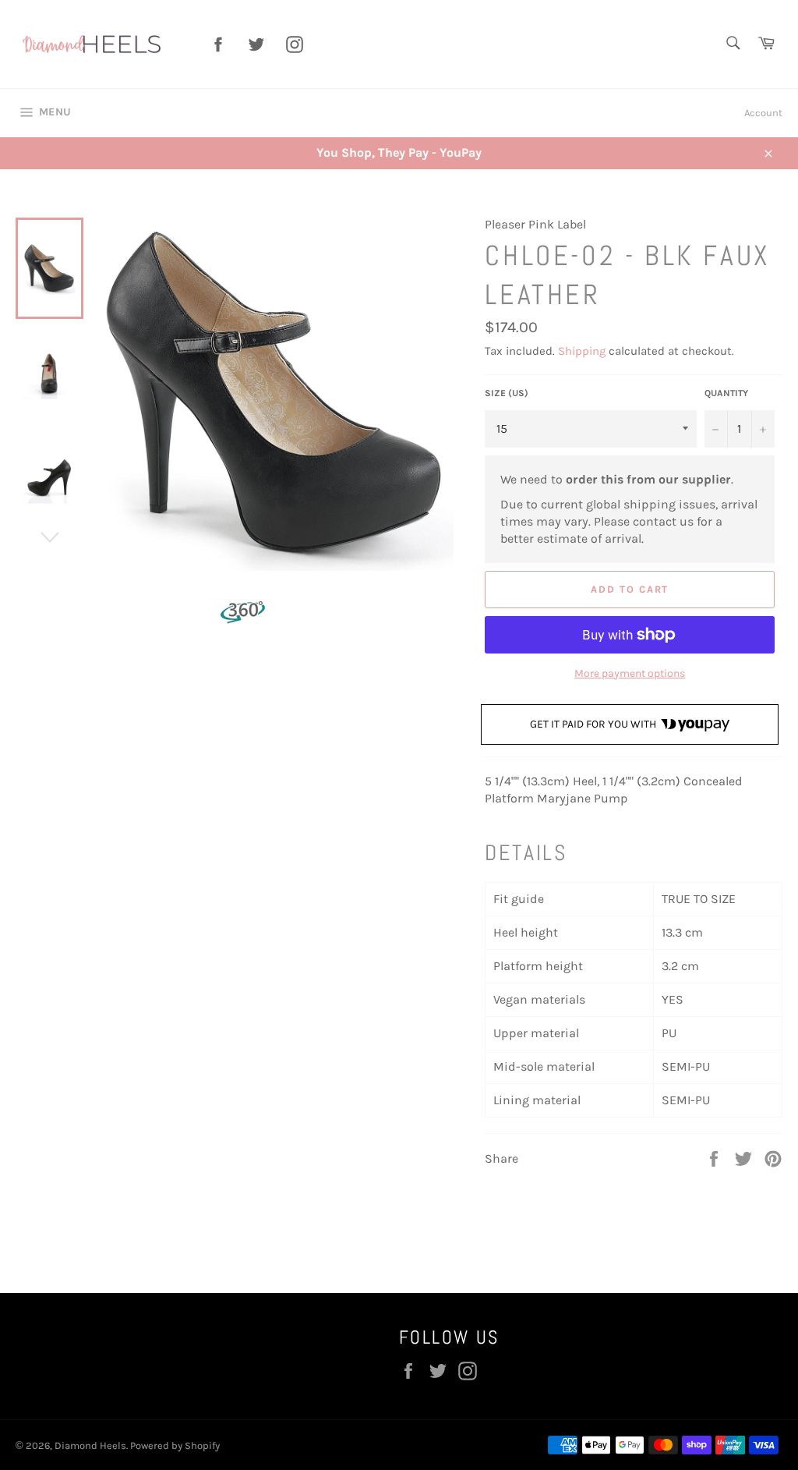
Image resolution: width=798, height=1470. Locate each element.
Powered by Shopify (175, 1445)
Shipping (582, 351)
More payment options (629, 673)
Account (763, 113)
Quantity (726, 393)
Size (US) (506, 393)
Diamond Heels (90, 1445)
